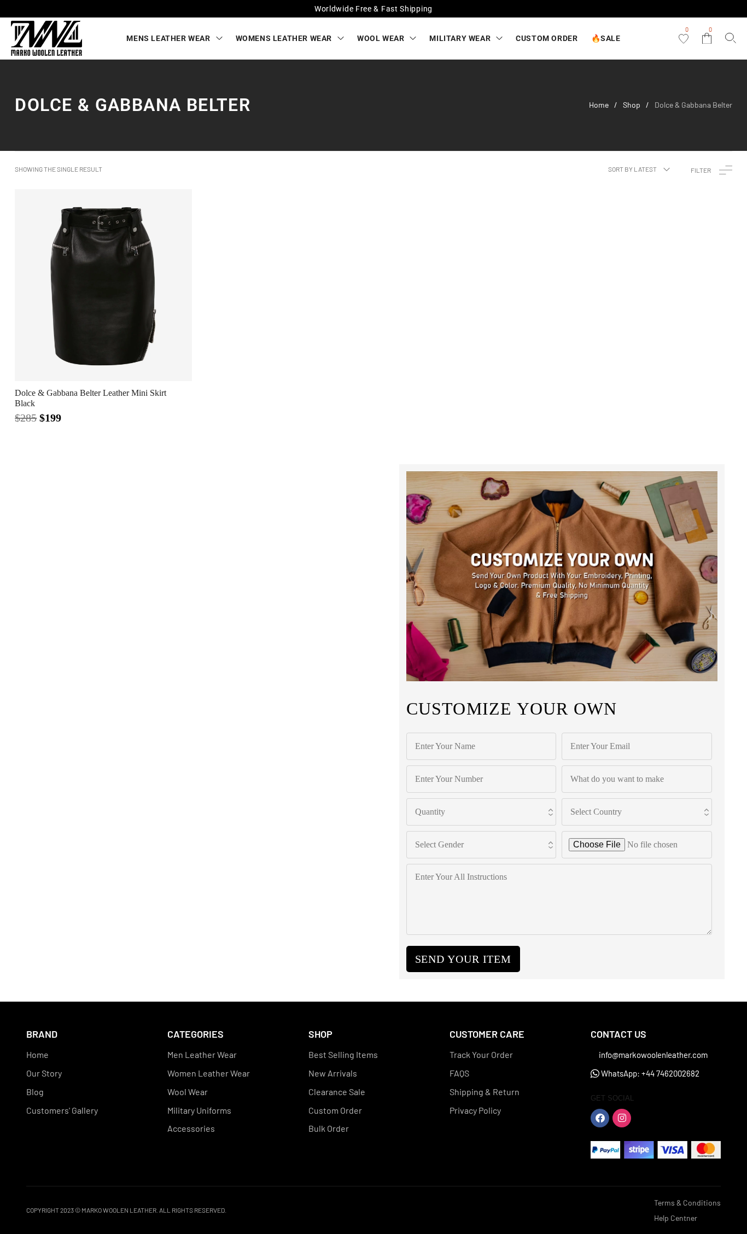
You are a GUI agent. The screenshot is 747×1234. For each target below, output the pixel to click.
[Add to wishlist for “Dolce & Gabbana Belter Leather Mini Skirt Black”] (77, 285)
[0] (683, 39)
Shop (631, 105)
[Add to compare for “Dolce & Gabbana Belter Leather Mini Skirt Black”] (103, 285)
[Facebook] (600, 1118)
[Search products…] (730, 38)
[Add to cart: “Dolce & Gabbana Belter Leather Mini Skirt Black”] (130, 285)
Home (599, 105)
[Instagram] (621, 1118)
